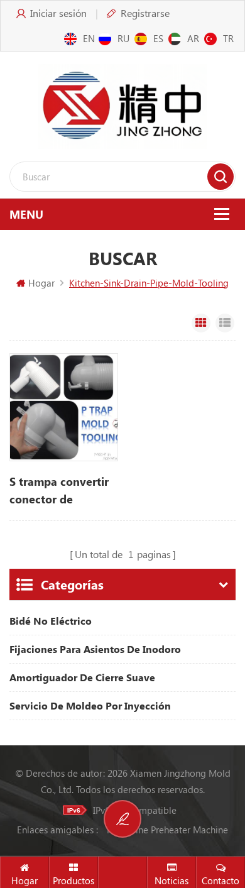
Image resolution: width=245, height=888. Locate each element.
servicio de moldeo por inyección (90, 705)
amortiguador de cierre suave (82, 677)
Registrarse (145, 12)
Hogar (41, 283)
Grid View (201, 323)
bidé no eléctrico (50, 620)
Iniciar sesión (58, 12)
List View (224, 323)
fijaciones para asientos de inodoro (95, 648)
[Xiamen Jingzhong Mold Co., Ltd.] (122, 106)
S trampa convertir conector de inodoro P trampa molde (59, 491)
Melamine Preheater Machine (167, 829)
